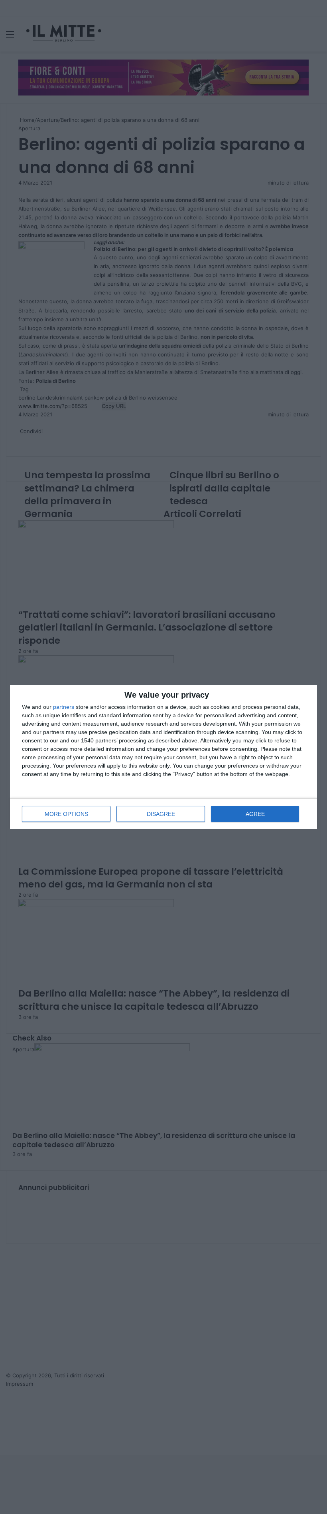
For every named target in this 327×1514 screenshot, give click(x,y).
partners (63, 707)
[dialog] (163, 757)
